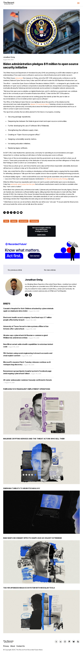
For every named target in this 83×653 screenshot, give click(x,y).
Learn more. (41, 234)
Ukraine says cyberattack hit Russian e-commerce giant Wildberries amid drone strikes (25, 336)
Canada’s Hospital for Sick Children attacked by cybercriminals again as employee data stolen (28, 309)
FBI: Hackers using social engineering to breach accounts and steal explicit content (27, 354)
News (6, 221)
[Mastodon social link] (69, 641)
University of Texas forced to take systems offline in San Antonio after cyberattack (25, 327)
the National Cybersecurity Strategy (56, 179)
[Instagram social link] (65, 641)
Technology (34, 221)
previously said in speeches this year (22, 184)
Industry (14, 221)
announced (19, 78)
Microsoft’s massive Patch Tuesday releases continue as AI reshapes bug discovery (27, 363)
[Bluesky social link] (73, 641)
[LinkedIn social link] (60, 641)
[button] (78, 3)
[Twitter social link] (56, 641)
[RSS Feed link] (78, 641)
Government (23, 221)
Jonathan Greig (9, 57)
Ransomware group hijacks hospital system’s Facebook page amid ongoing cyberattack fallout (27, 372)
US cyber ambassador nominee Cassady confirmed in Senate (27, 381)
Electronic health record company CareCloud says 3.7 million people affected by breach (27, 318)
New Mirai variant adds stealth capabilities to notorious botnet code (28, 345)
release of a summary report (39, 104)
